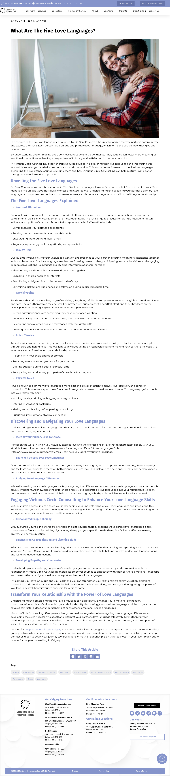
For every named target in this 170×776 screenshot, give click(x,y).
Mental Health (80, 672)
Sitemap (75, 771)
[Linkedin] (154, 713)
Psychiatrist (138, 672)
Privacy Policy (104, 771)
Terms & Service (142, 771)
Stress (30, 679)
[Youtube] (143, 713)
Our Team (30, 11)
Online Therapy (122, 672)
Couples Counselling (47, 672)
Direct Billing (139, 11)
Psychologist (18, 679)
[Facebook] (132, 713)
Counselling (28, 672)
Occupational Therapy (101, 672)
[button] (73, 657)
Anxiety (16, 672)
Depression (65, 672)
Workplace (41, 679)
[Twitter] (137, 713)
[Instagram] (148, 713)
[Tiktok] (160, 713)
